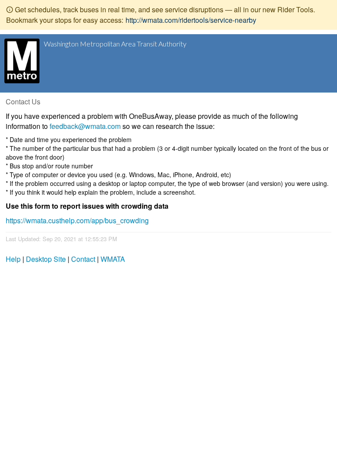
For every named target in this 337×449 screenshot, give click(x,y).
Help (13, 259)
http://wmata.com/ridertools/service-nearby (190, 20)
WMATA (112, 259)
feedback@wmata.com (85, 126)
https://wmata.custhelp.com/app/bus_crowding (77, 220)
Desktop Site (46, 259)
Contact (83, 259)
